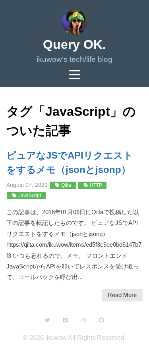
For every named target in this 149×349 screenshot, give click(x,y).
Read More (122, 294)
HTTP (95, 185)
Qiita (65, 185)
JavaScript (29, 195)
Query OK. (74, 44)
